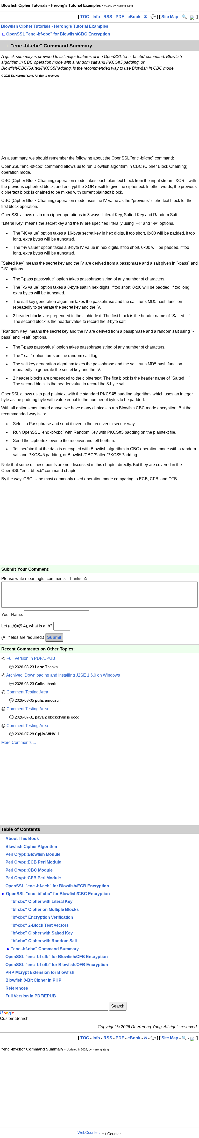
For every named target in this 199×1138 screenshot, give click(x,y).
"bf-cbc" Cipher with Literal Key (42, 901)
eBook (133, 17)
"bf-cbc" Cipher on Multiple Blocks (45, 909)
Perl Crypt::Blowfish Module (32, 854)
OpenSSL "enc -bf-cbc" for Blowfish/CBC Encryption (58, 34)
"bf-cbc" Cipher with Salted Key (42, 933)
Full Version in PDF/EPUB (30, 658)
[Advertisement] (99, 116)
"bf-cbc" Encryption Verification (42, 917)
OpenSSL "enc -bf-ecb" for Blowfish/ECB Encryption (57, 886)
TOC (84, 17)
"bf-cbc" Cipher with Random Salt (44, 941)
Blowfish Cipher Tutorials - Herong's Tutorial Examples (54, 26)
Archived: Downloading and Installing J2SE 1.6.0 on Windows (63, 675)
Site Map (169, 17)
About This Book (22, 838)
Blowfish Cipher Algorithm (31, 846)
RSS (107, 17)
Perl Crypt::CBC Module (29, 870)
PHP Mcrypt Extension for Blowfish (39, 972)
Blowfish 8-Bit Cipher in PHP (33, 980)
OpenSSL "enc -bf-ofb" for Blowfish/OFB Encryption (56, 964)
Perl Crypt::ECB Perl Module (33, 862)
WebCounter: (88, 1132)
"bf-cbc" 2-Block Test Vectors (40, 925)
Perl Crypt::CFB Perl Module (33, 878)
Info (96, 17)
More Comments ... (18, 742)
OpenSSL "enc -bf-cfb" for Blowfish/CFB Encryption (56, 956)
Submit (54, 637)
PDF (120, 17)
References (16, 988)
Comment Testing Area (27, 692)
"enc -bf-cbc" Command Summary (45, 949)
